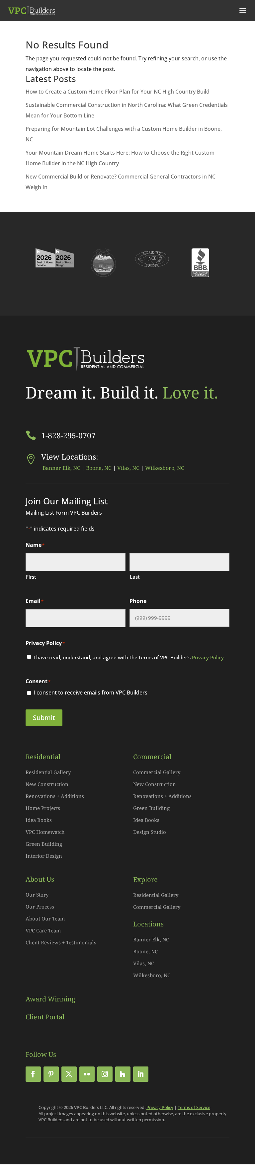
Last (135, 576)
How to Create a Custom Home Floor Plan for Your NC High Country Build (118, 91)
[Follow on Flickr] (87, 1074)
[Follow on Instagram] (105, 1074)
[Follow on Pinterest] (51, 1074)
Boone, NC (99, 468)
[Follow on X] (69, 1074)
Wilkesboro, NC (164, 468)
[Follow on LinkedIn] (140, 1074)
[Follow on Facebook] (33, 1074)
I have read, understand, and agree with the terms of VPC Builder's (129, 657)
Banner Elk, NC (60, 468)
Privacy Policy (208, 657)
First (31, 576)
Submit (44, 717)
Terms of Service (194, 1107)
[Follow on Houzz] (122, 1074)
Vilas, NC (128, 468)
